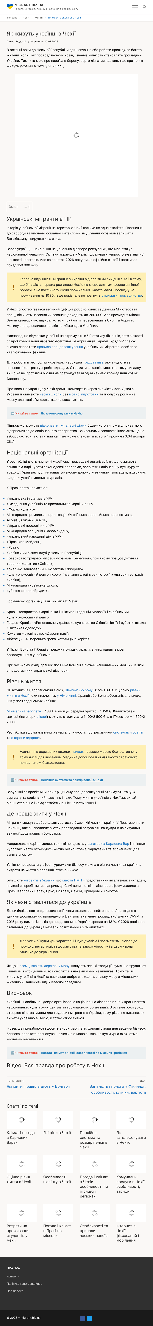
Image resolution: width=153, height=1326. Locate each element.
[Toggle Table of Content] (24, 207)
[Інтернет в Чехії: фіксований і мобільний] (131, 1213)
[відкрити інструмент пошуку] (144, 7)
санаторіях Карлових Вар (108, 844)
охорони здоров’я (25, 738)
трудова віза (93, 362)
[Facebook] (82, 1318)
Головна (12, 17)
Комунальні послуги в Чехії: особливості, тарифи (130, 1184)
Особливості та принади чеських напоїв (94, 1231)
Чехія (26, 17)
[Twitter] (89, 1318)
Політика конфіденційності (25, 1283)
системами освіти (128, 732)
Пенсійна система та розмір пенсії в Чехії (93, 1139)
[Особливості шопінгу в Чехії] (58, 1164)
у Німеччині (66, 695)
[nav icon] (135, 7)
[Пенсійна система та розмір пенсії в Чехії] (95, 1120)
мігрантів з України (39, 880)
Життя (39, 17)
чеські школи (51, 394)
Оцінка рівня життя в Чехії (19, 1179)
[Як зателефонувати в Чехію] (131, 1120)
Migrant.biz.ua (29, 5)
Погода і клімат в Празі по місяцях (57, 1231)
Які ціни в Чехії (57, 1132)
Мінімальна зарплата (24, 711)
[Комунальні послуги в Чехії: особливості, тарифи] (131, 1164)
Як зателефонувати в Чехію (131, 1137)
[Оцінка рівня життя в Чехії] (22, 1164)
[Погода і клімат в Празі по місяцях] (58, 1213)
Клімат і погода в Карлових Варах (21, 1137)
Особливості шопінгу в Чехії (57, 1179)
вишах (78, 751)
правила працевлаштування (60, 347)
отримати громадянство (122, 295)
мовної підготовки (84, 394)
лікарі (42, 717)
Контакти (13, 1276)
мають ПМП (72, 880)
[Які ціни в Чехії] (58, 1120)
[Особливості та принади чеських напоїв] (95, 1213)
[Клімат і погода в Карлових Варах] (22, 1120)
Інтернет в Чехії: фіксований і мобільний (127, 1233)
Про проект (15, 1291)
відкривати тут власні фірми (63, 425)
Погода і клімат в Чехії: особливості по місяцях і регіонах (94, 1186)
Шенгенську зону (79, 690)
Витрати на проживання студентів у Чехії (18, 1233)
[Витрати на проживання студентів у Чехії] (22, 1213)
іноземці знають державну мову (43, 966)
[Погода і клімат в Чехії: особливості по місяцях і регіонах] (95, 1164)
